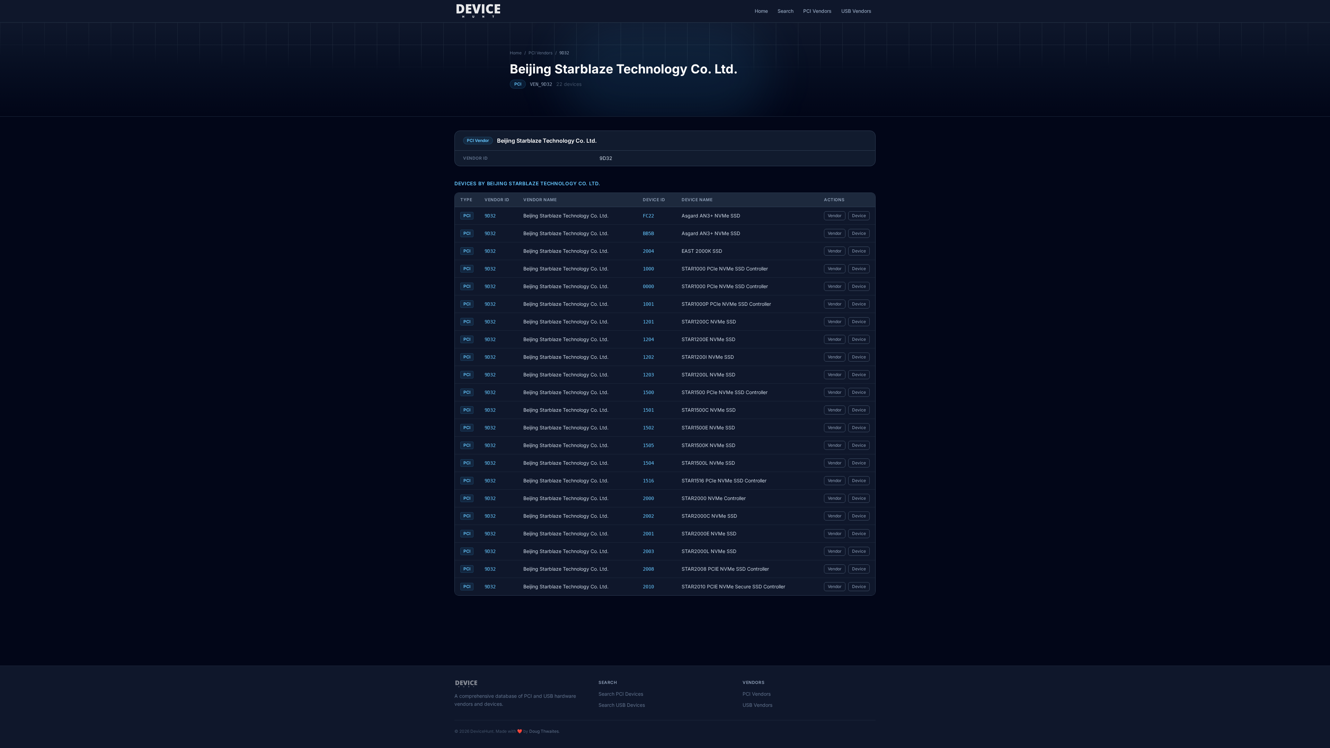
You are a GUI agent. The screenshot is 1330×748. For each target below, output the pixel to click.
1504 (648, 463)
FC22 (648, 216)
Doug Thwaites (544, 731)
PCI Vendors (817, 11)
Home (761, 11)
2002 (648, 516)
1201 (648, 321)
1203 (648, 374)
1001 (648, 304)
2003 (648, 551)
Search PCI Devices (620, 694)
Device (859, 215)
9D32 (490, 216)
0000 (648, 286)
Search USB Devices (621, 705)
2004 (648, 251)
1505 (648, 445)
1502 (648, 427)
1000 (648, 268)
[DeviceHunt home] (478, 11)
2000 (648, 498)
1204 (648, 339)
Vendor (835, 215)
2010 (648, 586)
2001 (648, 533)
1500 (648, 392)
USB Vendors (856, 11)
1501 (648, 410)
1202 (648, 357)
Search (785, 11)
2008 (648, 569)
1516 (648, 480)
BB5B (648, 233)
